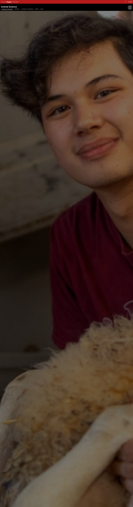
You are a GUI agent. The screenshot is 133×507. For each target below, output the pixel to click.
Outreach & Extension (27, 9)
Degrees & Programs (7, 9)
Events (37, 9)
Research (17, 9)
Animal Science (9, 7)
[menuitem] (7, 9)
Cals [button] (129, 1)
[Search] (125, 1)
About (42, 9)
